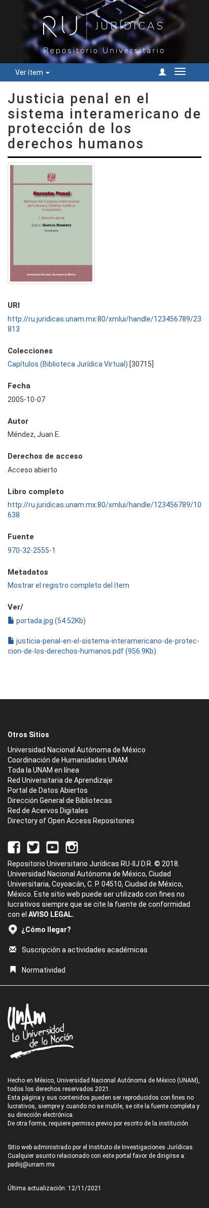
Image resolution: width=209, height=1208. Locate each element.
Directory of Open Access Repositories (71, 821)
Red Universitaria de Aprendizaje (60, 780)
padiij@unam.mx (31, 1164)
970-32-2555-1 (32, 550)
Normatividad (43, 970)
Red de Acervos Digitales (48, 811)
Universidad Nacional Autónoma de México (77, 750)
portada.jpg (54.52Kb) (50, 621)
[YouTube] (52, 846)
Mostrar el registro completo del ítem (68, 585)
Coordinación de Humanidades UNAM (68, 760)
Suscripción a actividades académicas (85, 950)
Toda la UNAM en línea (43, 770)
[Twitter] (33, 846)
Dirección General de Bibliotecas (60, 800)
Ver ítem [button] (30, 72)
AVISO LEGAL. (51, 914)
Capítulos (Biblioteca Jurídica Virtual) (68, 364)
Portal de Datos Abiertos (48, 790)
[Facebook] (14, 846)
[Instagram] (71, 846)
